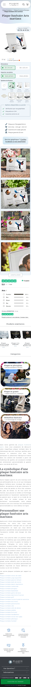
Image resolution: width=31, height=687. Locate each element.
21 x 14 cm (8, 68)
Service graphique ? (15, 141)
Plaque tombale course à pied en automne (14, 599)
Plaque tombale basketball (9, 591)
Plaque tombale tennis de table (10, 575)
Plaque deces (9, 677)
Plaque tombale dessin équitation (11, 584)
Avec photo (24, 76)
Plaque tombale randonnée (9, 586)
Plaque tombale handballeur (9, 614)
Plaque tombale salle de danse (10, 608)
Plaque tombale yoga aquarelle (10, 578)
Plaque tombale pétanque (9, 619)
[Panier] (27, 4)
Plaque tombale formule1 (8, 612)
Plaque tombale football (8, 621)
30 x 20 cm (24, 68)
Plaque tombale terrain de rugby (11, 616)
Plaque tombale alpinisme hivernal (12, 595)
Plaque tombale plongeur (8, 588)
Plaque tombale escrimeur (9, 601)
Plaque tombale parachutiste (10, 603)
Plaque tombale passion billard (10, 580)
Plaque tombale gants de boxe (10, 593)
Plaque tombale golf (7, 597)
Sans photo (9, 76)
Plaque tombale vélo (7, 606)
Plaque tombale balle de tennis (10, 582)
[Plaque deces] (14, 4)
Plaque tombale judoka (8, 610)
